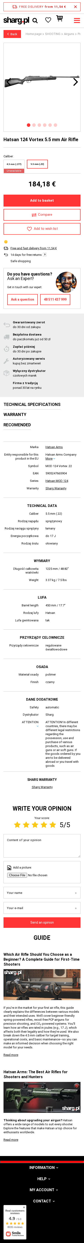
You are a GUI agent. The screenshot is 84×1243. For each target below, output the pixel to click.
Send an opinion (42, 922)
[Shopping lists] (47, 20)
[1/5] (17, 825)
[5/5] (52, 825)
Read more (11, 1055)
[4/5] (44, 825)
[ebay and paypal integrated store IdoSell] (42, 1231)
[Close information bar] (75, 7)
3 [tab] (39, 125)
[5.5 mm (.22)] (37, 164)
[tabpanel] (42, 81)
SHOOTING (52, 34)
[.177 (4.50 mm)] (14, 164)
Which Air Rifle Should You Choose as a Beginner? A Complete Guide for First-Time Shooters (42, 959)
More (49, 458)
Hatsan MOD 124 (57, 481)
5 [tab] (50, 125)
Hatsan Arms (54, 447)
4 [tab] (44, 125)
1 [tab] (28, 125)
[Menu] (77, 21)
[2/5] (26, 825)
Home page (34, 34)
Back (13, 34)
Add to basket (42, 200)
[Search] (35, 21)
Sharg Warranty (56, 488)
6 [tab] (55, 125)
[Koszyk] (62, 21)
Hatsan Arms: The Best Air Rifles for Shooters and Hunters (36, 1074)
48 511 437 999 (55, 299)
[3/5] (35, 825)
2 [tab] (34, 125)
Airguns (69, 34)
